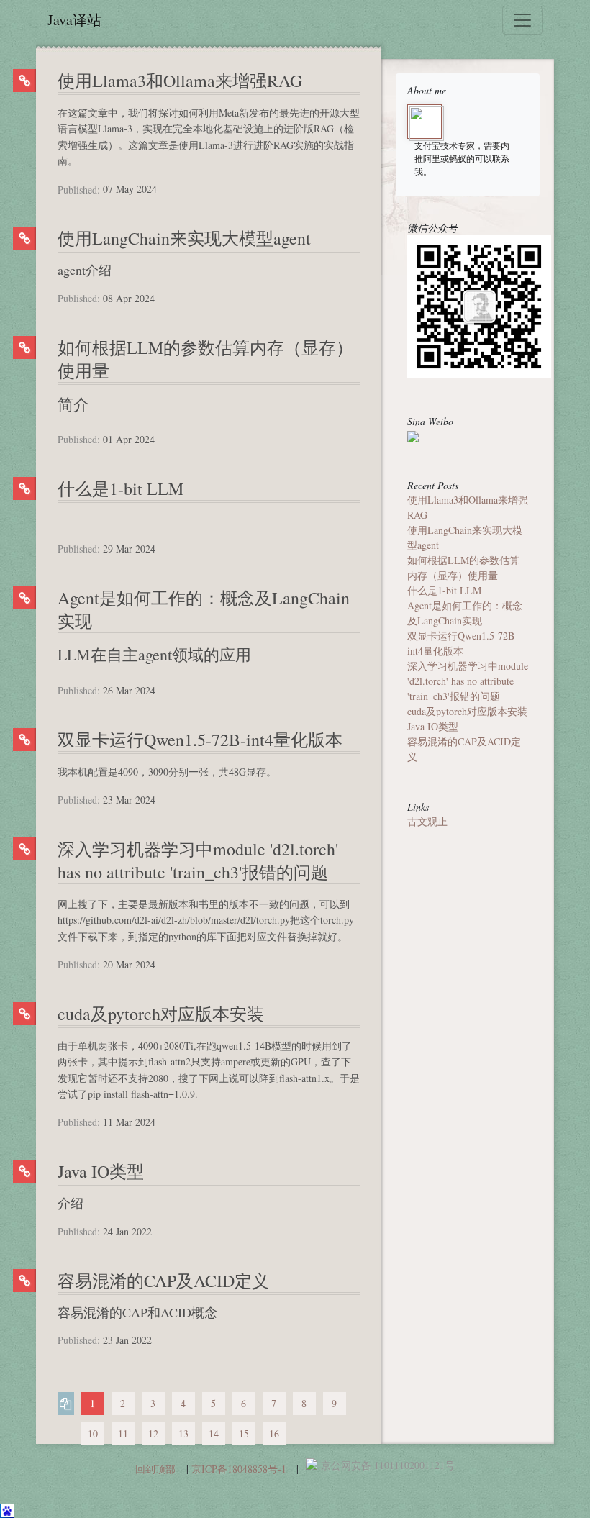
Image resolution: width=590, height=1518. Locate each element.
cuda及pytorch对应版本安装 (161, 1013)
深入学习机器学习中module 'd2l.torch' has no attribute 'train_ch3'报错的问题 (198, 860)
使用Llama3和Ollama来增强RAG (180, 80)
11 (123, 1433)
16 (274, 1433)
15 (244, 1433)
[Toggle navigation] (522, 20)
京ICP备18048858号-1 (238, 1469)
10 (93, 1433)
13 (183, 1433)
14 (214, 1433)
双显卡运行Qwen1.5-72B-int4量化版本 (200, 739)
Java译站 (74, 19)
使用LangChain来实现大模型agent (184, 238)
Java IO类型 (101, 1171)
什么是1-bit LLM (120, 488)
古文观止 (427, 821)
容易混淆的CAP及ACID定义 (163, 1280)
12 (153, 1433)
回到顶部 (155, 1469)
